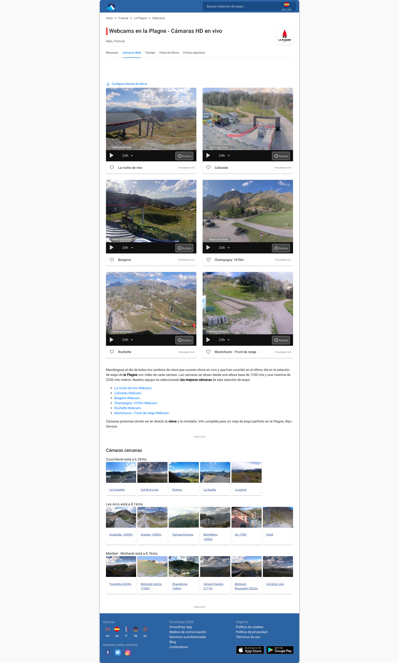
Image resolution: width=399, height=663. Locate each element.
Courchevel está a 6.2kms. (126, 459)
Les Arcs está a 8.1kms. (125, 504)
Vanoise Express (182, 534)
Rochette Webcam (127, 408)
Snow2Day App (180, 627)
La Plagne (140, 18)
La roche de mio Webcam (132, 388)
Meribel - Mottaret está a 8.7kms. (132, 553)
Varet (269, 534)
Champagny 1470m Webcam (135, 403)
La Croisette (117, 489)
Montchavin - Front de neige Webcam (141, 413)
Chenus (177, 489)
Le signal (240, 489)
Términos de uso (248, 637)
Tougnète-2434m (120, 584)
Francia (123, 18)
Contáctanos (178, 647)
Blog (172, 642)
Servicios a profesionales (187, 637)
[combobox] (243, 6)
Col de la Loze (149, 489)
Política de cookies (249, 627)
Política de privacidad (251, 632)
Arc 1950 (240, 534)
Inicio (109, 18)
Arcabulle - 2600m (121, 534)
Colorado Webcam (127, 393)
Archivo (184, 155)
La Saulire (209, 489)
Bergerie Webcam (127, 398)
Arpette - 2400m (151, 534)
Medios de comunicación (187, 632)
